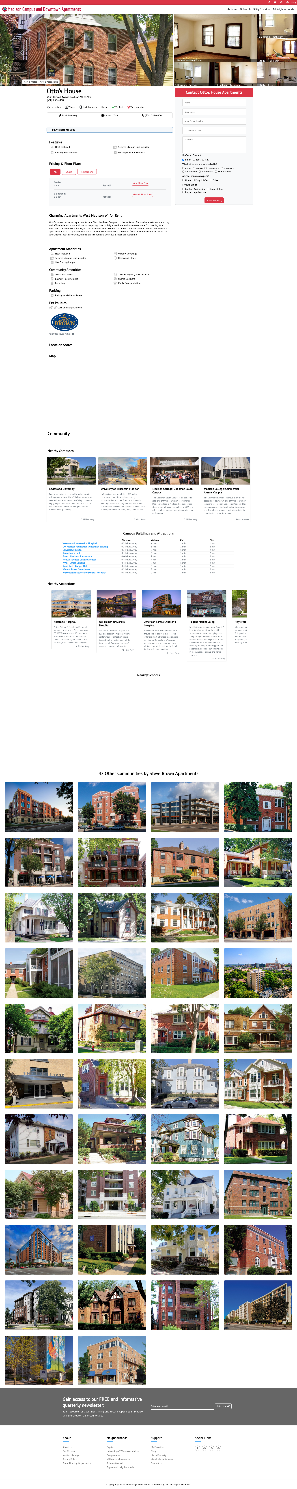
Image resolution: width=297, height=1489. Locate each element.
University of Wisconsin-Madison (123, 1451)
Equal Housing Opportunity (77, 1463)
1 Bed (87, 171)
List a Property (158, 1455)
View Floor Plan (140, 183)
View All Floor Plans (142, 194)
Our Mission (69, 1451)
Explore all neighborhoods (120, 1467)
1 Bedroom (213, 168)
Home (233, 9)
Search (246, 9)
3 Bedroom (191, 171)
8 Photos (30, 81)
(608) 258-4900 (55, 100)
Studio (69, 171)
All (55, 171)
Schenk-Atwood (115, 1463)
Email (188, 159)
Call (207, 159)
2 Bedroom (229, 168)
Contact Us (156, 1463)
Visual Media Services (162, 1459)
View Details (38, 809)
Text (198, 159)
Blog (153, 1451)
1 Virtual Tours (49, 81)
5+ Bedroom (224, 171)
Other (216, 180)
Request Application (195, 192)
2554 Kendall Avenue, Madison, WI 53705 (69, 96)
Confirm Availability (195, 188)
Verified (119, 107)
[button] (22, 52)
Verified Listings (71, 1455)
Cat (206, 180)
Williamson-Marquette (118, 1459)
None (188, 180)
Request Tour (216, 188)
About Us (67, 1447)
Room (188, 168)
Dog (197, 180)
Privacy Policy (70, 1459)
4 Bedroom (207, 171)
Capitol (110, 1447)
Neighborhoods (285, 9)
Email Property (214, 200)
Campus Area (113, 1455)
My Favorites (263, 9)
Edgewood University (61, 489)
